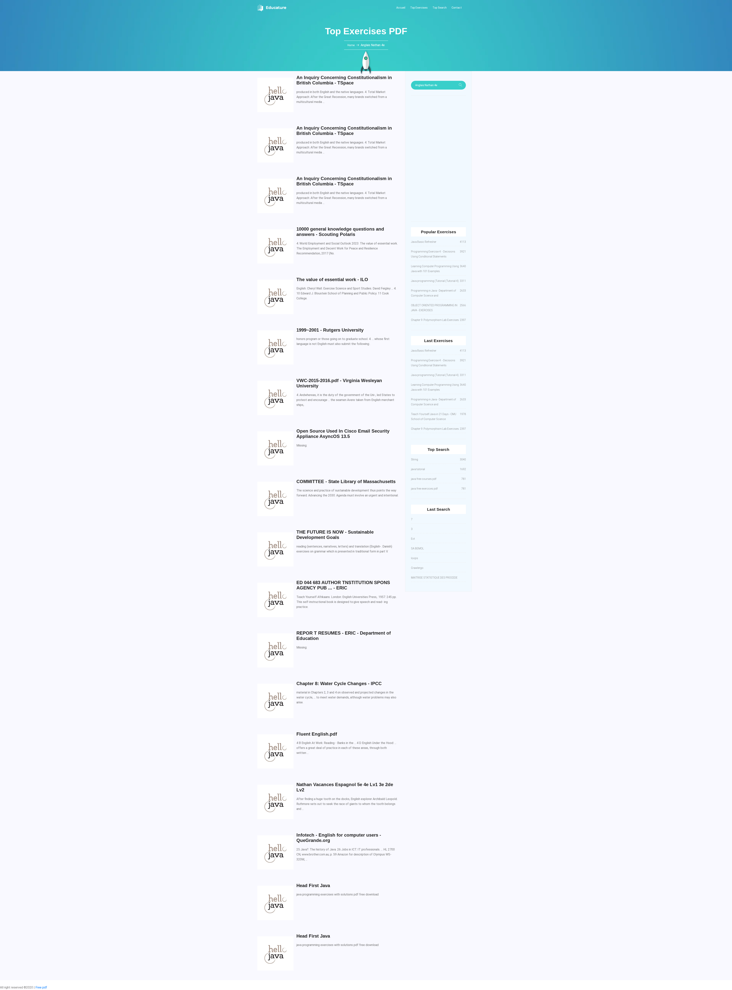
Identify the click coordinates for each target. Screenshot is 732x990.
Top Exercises (419, 7)
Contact (457, 7)
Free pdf (41, 987)
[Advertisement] (438, 158)
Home (351, 45)
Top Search (440, 7)
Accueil (400, 7)
